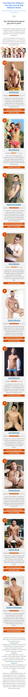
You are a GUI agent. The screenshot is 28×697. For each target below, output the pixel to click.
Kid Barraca (14, 92)
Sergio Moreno (14, 320)
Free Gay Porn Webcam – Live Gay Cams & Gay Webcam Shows (14, 5)
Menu (14, 16)
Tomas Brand (14, 490)
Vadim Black (14, 550)
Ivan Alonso (14, 671)
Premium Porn (17, 109)
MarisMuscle (14, 150)
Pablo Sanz (14, 653)
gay (10, 30)
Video (17, 112)
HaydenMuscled (14, 643)
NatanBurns (14, 663)
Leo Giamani (14, 433)
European (18, 28)
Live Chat (17, 167)
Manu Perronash (14, 204)
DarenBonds (14, 264)
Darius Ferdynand (14, 607)
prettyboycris (14, 378)
